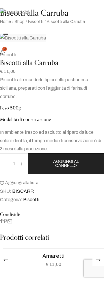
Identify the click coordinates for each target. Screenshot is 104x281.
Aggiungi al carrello (66, 163)
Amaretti (53, 256)
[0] (3, 53)
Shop (19, 21)
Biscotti (35, 21)
